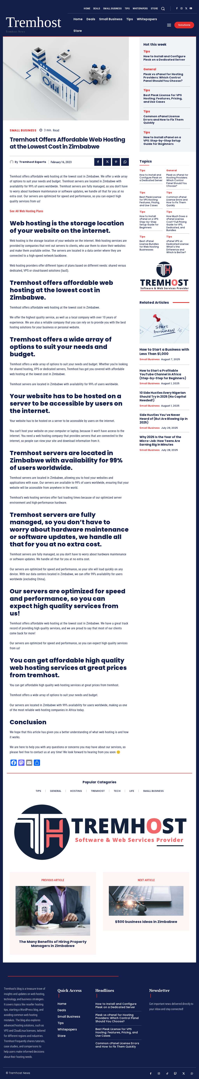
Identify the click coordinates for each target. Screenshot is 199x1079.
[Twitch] (175, 1073)
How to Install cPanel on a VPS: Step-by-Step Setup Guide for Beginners (162, 140)
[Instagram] (181, 8)
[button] (163, 8)
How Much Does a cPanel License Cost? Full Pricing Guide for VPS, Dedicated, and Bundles (176, 223)
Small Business (23, 130)
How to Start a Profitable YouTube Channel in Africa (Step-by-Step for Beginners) (163, 374)
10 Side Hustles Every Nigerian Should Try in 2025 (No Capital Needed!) (163, 396)
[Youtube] (191, 8)
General (149, 69)
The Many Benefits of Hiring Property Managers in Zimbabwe (52, 944)
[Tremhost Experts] (12, 162)
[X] (186, 8)
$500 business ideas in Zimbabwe (146, 922)
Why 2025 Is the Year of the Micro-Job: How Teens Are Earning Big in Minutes (160, 441)
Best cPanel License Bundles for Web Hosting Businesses (149, 245)
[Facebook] (177, 8)
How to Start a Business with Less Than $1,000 (164, 351)
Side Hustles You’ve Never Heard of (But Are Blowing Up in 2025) (164, 418)
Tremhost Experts (32, 162)
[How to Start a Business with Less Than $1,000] (164, 326)
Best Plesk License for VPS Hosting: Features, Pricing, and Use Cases (162, 98)
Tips (146, 51)
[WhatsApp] (125, 162)
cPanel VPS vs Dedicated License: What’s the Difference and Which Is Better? (177, 246)
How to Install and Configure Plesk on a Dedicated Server (164, 58)
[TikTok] (167, 1073)
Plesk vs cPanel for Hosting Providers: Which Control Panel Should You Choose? (163, 77)
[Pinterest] (116, 162)
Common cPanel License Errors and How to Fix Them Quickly (163, 119)
